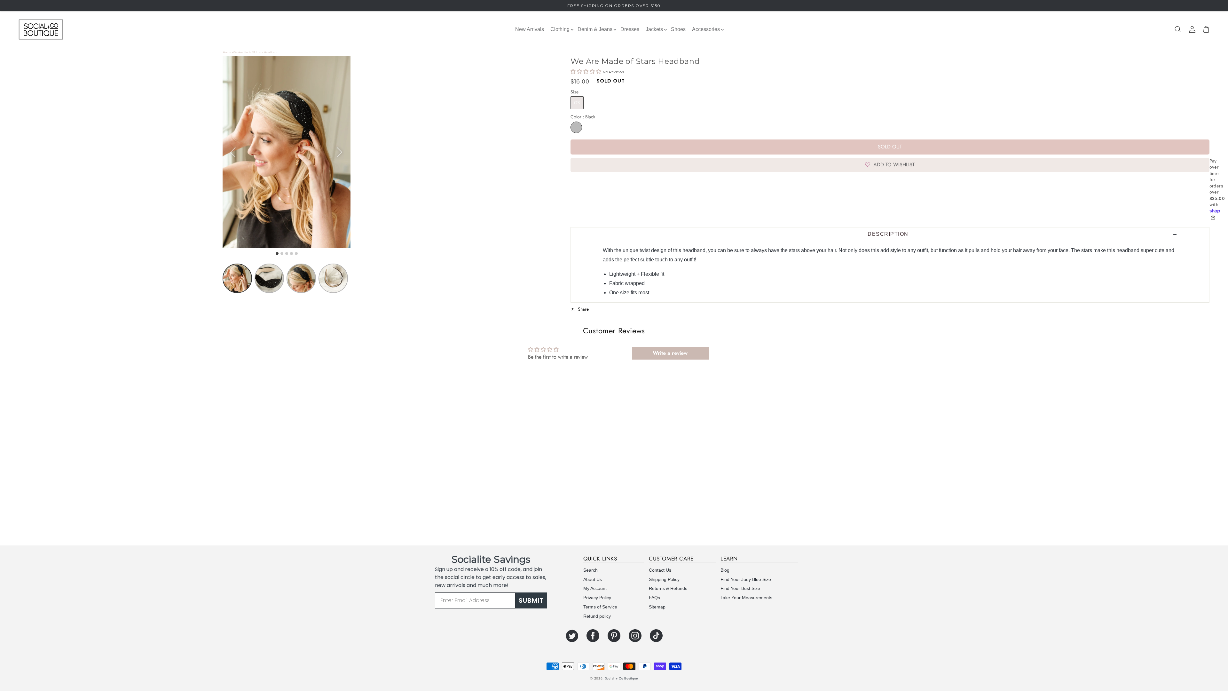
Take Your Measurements (746, 597)
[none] (341, 278)
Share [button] (583, 309)
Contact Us (660, 570)
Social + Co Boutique (621, 678)
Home (227, 52)
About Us (592, 579)
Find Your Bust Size (740, 588)
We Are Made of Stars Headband (256, 52)
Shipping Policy (664, 579)
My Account (595, 588)
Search (590, 570)
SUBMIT (531, 600)
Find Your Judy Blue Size (745, 579)
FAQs (654, 597)
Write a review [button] (670, 353)
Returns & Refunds (668, 588)
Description (888, 234)
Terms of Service (600, 606)
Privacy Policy (597, 597)
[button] (1178, 29)
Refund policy (597, 616)
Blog (724, 570)
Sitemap (657, 606)
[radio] (577, 102)
